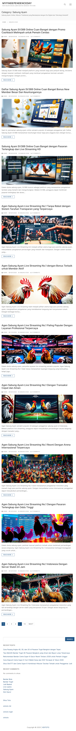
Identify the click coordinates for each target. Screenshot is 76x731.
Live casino (7, 687)
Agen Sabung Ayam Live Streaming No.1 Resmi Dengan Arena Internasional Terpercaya (36, 446)
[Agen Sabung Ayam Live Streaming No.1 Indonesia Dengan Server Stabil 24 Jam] (37, 588)
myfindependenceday (17, 3)
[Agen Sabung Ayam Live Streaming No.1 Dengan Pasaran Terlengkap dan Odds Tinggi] (37, 528)
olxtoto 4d (7, 706)
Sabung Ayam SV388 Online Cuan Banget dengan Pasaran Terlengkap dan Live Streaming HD (34, 148)
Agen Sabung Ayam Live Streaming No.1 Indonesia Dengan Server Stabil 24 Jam (34, 565)
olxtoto (6, 718)
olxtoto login (8, 712)
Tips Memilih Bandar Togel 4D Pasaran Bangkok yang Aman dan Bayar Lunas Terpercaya (36, 653)
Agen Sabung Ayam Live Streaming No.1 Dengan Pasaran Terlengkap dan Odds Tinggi (34, 506)
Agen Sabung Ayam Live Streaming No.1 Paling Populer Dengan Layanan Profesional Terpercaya (37, 327)
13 (25, 624)
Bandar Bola (7, 679)
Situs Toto (7, 700)
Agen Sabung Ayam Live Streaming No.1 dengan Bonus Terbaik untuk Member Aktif (37, 267)
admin (5, 36)
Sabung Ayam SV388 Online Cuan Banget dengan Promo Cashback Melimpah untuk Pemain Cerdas (33, 31)
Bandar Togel (8, 682)
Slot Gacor (7, 692)
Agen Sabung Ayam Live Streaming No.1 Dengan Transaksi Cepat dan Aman (34, 386)
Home (4, 22)
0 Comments (36, 36)
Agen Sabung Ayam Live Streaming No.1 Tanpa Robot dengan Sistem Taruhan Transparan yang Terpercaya (36, 207)
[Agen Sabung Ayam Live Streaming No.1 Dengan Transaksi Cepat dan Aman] (37, 409)
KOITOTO (45, 727)
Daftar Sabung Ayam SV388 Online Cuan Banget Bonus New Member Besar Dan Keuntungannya (35, 91)
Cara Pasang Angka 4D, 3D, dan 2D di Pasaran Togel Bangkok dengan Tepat (32, 649)
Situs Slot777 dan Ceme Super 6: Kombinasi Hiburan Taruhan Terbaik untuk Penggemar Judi (37, 664)
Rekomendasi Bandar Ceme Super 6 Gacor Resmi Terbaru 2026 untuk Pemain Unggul (35, 657)
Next (31, 624)
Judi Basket (7, 684)
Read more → (8, 80)
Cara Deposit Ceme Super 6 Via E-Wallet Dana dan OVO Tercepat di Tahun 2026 (33, 660)
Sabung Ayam (24, 36)
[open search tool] (65, 4)
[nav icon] (70, 4)
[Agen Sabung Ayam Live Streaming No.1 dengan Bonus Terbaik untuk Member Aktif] (37, 289)
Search (70, 639)
